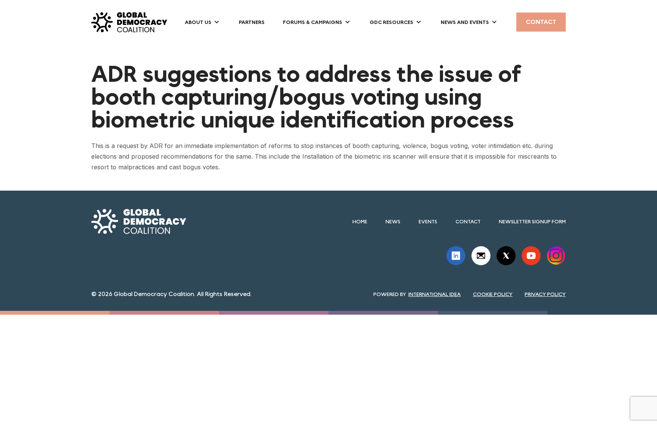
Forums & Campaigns (312, 22)
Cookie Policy (493, 294)
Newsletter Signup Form (532, 221)
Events (428, 221)
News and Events (465, 22)
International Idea (434, 294)
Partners (252, 22)
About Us (198, 22)
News (393, 221)
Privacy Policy (545, 294)
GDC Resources (391, 22)
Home (359, 221)
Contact (541, 22)
